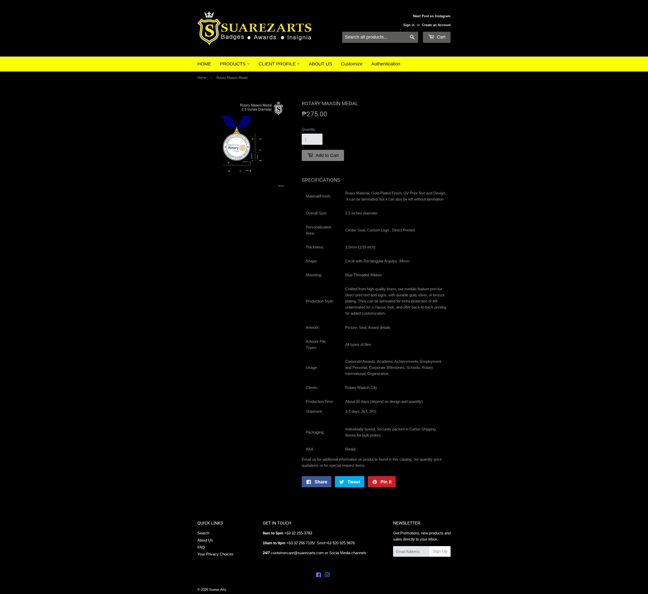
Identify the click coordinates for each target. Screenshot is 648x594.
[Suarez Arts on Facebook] (318, 575)
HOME (204, 63)
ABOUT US (320, 63)
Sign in (409, 25)
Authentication (385, 63)
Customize (351, 63)
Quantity (308, 129)
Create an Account (436, 25)
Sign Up (440, 551)
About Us (205, 540)
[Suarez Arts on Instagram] (327, 575)
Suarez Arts (217, 589)
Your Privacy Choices (215, 554)
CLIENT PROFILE (278, 63)
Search (203, 533)
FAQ (201, 547)
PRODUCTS (233, 63)
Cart (441, 37)
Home (201, 78)
